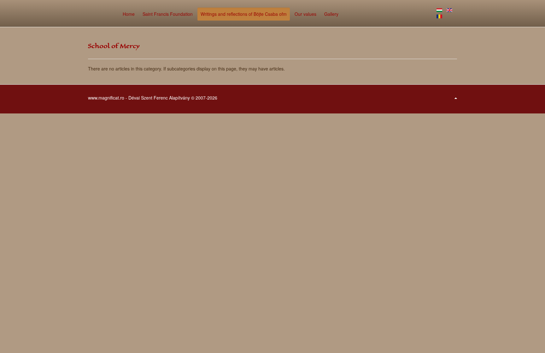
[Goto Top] (455, 97)
